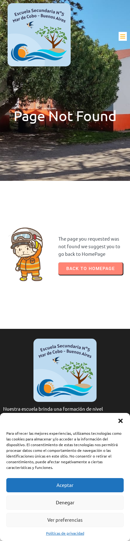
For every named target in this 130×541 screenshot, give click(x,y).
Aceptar (65, 485)
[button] (120, 421)
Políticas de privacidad (65, 533)
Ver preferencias (65, 520)
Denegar (65, 502)
